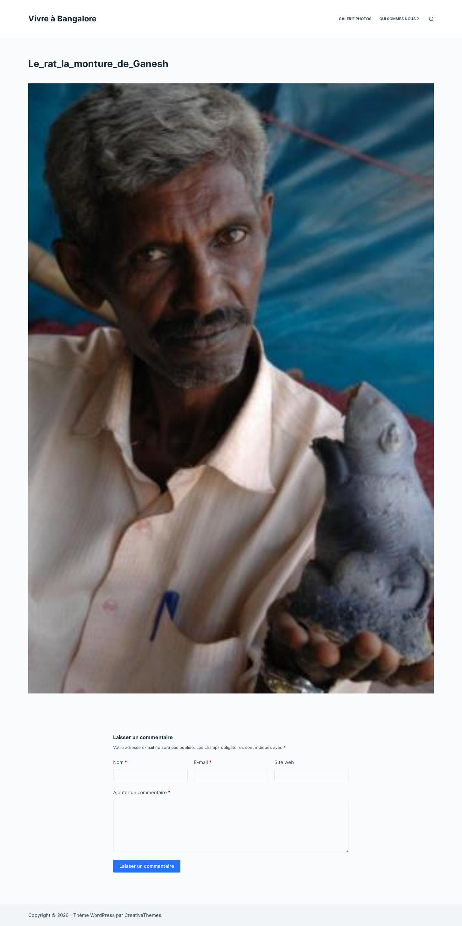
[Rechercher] (431, 19)
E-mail (203, 762)
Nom (120, 762)
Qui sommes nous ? (399, 18)
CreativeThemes (142, 915)
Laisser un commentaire (146, 866)
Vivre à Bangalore (62, 18)
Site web (284, 762)
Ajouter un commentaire (141, 792)
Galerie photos (355, 18)
